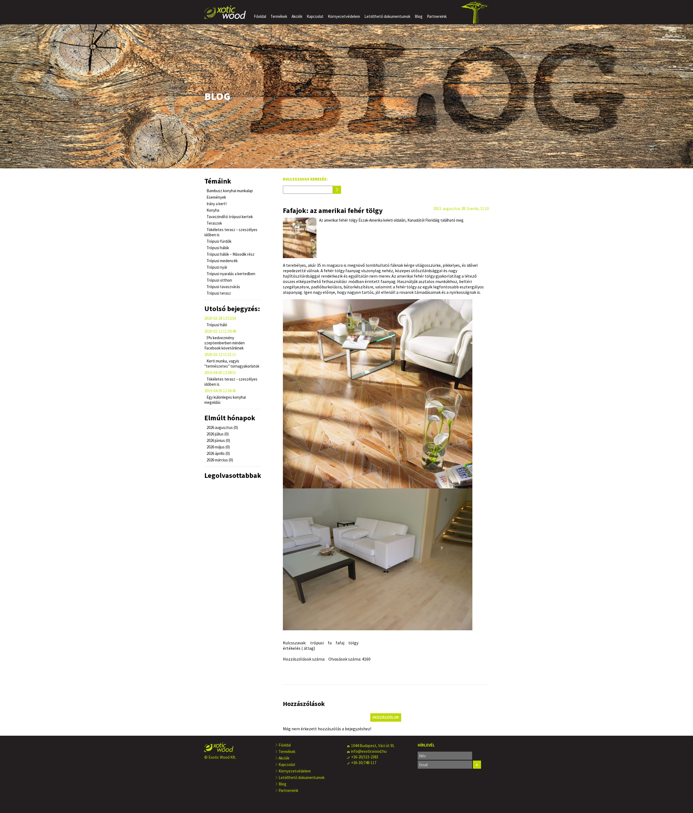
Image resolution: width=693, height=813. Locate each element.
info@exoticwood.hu (369, 751)
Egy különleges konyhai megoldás (225, 400)
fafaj (340, 642)
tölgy (353, 642)
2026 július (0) (217, 434)
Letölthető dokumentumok (387, 16)
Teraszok (214, 223)
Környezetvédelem (344, 16)
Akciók (297, 16)
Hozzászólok (385, 717)
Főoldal (260, 16)
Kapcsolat (315, 16)
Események (216, 197)
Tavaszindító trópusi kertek (229, 216)
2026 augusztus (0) (222, 427)
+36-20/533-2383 (364, 756)
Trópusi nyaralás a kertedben (230, 273)
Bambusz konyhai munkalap (229, 190)
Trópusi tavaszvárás (223, 286)
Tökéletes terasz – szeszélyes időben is (230, 232)
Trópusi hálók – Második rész (230, 254)
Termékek (278, 16)
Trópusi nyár (216, 267)
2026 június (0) (218, 440)
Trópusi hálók (217, 247)
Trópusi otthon (219, 280)
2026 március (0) (219, 459)
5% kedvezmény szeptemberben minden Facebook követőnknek (224, 343)
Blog (419, 16)
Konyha (212, 210)
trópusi (317, 642)
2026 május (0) (218, 446)
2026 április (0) (218, 453)
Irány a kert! (216, 203)
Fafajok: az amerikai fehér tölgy (333, 210)
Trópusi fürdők (218, 241)
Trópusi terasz (218, 293)
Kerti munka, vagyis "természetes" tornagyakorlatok (231, 363)
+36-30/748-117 (363, 762)
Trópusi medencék (222, 260)
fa (330, 642)
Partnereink (437, 16)
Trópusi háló (216, 324)
